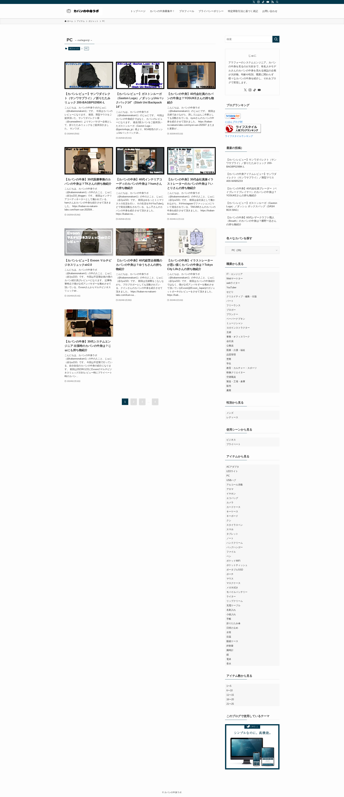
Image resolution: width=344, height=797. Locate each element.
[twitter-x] (254, 2)
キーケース (232, 511)
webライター (233, 283)
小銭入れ (231, 614)
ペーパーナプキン (235, 318)
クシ (228, 520)
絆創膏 (229, 645)
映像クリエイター (235, 372)
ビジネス (231, 439)
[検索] (277, 2)
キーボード (232, 516)
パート (229, 301)
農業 (228, 390)
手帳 (228, 619)
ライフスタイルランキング (239, 136)
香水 (228, 663)
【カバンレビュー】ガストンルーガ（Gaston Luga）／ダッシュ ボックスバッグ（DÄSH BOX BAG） (251, 206)
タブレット (232, 534)
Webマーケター (234, 278)
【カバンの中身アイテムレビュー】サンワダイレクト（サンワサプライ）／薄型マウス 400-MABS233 (251, 177)
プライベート (233, 444)
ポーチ (229, 574)
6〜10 (229, 690)
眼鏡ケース (232, 641)
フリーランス (233, 305)
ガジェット (74, 48)
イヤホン (231, 493)
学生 (228, 363)
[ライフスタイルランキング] (243, 132)
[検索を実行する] (276, 39)
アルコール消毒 (234, 484)
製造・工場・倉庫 (235, 381)
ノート (229, 538)
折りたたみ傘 (233, 623)
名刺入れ (231, 610)
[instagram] (258, 2)
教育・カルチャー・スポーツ (241, 368)
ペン (228, 556)
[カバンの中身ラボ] (83, 11)
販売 (228, 386)
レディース (232, 417)
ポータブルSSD (234, 569)
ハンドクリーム (234, 542)
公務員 (229, 345)
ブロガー (231, 309)
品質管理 (231, 354)
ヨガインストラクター (238, 327)
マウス (229, 578)
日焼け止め (232, 627)
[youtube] (268, 2)
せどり (229, 292)
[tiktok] (263, 2)
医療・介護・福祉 (235, 350)
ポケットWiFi (233, 560)
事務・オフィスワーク (238, 336)
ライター (231, 596)
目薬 (228, 636)
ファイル (231, 551)
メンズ (229, 413)
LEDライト (232, 471)
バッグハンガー (234, 547)
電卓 (228, 659)
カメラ (229, 502)
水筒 (228, 632)
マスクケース (233, 583)
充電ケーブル (233, 605)
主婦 (228, 332)
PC (228, 475)
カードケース (233, 507)
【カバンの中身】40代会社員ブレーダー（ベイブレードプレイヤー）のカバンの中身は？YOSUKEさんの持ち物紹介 (251, 192)
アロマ (229, 489)
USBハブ (231, 480)
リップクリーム (234, 601)
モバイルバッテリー (236, 592)
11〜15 (230, 695)
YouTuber (231, 287)
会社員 (229, 341)
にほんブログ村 (234, 121)
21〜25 (230, 704)
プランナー (232, 314)
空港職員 (231, 377)
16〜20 (230, 699)
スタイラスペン (234, 525)
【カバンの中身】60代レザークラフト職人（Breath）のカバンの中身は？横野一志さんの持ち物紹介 (251, 221)
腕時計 (229, 650)
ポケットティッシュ (236, 565)
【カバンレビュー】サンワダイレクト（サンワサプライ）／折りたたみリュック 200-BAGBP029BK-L (251, 163)
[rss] (272, 2)
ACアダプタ (232, 466)
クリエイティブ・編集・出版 (241, 296)
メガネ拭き (232, 587)
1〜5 (228, 686)
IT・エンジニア (234, 274)
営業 (228, 359)
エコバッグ (232, 498)
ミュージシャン (234, 323)
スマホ (229, 529)
